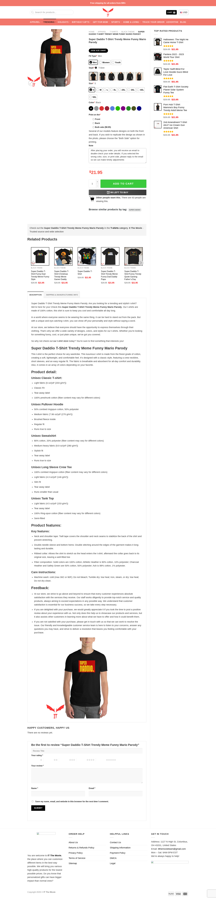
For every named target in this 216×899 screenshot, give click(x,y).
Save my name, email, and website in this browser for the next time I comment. (72, 801)
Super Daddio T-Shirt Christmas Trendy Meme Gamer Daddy (61, 275)
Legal (112, 863)
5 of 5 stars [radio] (101, 760)
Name (34, 788)
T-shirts (114, 32)
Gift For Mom (100, 22)
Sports (115, 22)
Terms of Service (77, 858)
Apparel (35, 22)
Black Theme (128, 32)
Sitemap (73, 863)
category (119, 228)
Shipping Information (120, 847)
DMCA (113, 858)
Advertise (172, 22)
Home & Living (131, 22)
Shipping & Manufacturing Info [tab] (62, 295)
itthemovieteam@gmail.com (172, 849)
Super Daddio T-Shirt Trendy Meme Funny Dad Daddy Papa (109, 275)
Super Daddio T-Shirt (85, 272)
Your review (37, 766)
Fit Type (93, 56)
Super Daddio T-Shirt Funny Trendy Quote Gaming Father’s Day (132, 275)
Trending (48, 22)
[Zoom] (31, 83)
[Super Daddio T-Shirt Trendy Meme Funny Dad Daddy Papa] (110, 256)
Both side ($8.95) (103, 127)
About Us (73, 842)
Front (97, 119)
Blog (183, 22)
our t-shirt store (60, 341)
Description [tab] (35, 295)
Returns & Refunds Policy (81, 847)
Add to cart (123, 183)
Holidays (63, 22)
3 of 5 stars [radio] (64, 760)
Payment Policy (117, 853)
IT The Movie (54, 855)
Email (92, 788)
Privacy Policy (76, 853)
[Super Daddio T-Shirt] (87, 256)
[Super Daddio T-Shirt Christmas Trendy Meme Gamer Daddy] (63, 256)
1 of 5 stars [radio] (35, 760)
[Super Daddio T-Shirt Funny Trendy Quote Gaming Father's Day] (133, 256)
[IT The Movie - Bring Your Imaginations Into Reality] (108, 12)
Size (91, 83)
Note (91, 145)
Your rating (37, 755)
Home (91, 32)
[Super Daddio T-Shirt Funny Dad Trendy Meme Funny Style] (40, 256)
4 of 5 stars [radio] (81, 760)
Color (92, 102)
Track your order (153, 22)
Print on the (94, 115)
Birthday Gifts (80, 22)
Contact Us (115, 842)
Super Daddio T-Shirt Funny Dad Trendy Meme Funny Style (40, 275)
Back (97, 123)
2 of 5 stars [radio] (49, 760)
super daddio (134, 210)
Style (92, 68)
